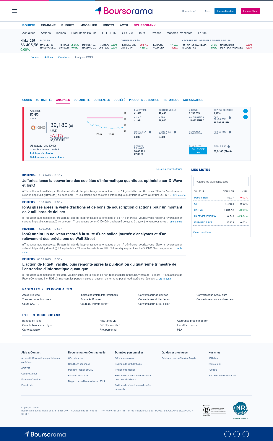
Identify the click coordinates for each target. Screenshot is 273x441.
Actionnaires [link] (193, 100)
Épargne (48, 25)
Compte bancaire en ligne (37, 325)
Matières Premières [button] (179, 33)
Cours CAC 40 (30, 304)
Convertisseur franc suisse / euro (215, 299)
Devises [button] (155, 33)
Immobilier (88, 25)
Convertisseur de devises (153, 295)
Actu (124, 25)
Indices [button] (61, 33)
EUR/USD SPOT (203, 222)
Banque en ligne (31, 320)
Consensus (102, 100)
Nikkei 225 (27, 40)
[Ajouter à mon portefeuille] (245, 111)
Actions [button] (46, 33)
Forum (202, 33)
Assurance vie (108, 320)
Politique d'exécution (42, 153)
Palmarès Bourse (90, 299)
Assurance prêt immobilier (192, 320)
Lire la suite (179, 195)
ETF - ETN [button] (109, 33)
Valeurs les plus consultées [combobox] (212, 181)
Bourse (28, 25)
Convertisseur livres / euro (211, 295)
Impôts (108, 25)
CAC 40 (198, 210)
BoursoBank (145, 25)
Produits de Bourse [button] (84, 33)
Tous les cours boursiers (36, 299)
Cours (27, 100)
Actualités (43, 100)
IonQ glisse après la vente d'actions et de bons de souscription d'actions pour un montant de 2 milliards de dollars (102, 209)
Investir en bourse (187, 325)
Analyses (63, 100)
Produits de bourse (144, 100)
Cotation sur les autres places (47, 157)
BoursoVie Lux (198, 151)
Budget (67, 25)
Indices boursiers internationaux (99, 295)
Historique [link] (171, 100)
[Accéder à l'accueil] (23, 57)
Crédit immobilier (110, 325)
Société (119, 100)
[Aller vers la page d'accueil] (135, 11)
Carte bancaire (31, 329)
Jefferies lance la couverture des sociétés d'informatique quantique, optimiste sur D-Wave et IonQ (102, 183)
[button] (14, 11)
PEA (179, 329)
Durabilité (82, 100)
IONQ (34, 114)
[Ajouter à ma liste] (245, 117)
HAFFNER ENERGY (205, 216)
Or (195, 204)
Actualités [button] (28, 33)
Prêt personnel (108, 329)
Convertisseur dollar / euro (154, 299)
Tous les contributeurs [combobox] (169, 169)
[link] (25, 367)
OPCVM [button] (127, 33)
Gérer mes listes (202, 232)
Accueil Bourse (31, 295)
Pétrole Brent (201, 197)
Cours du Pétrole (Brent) (94, 304)
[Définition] (150, 132)
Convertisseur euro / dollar (154, 304)
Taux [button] (142, 33)
